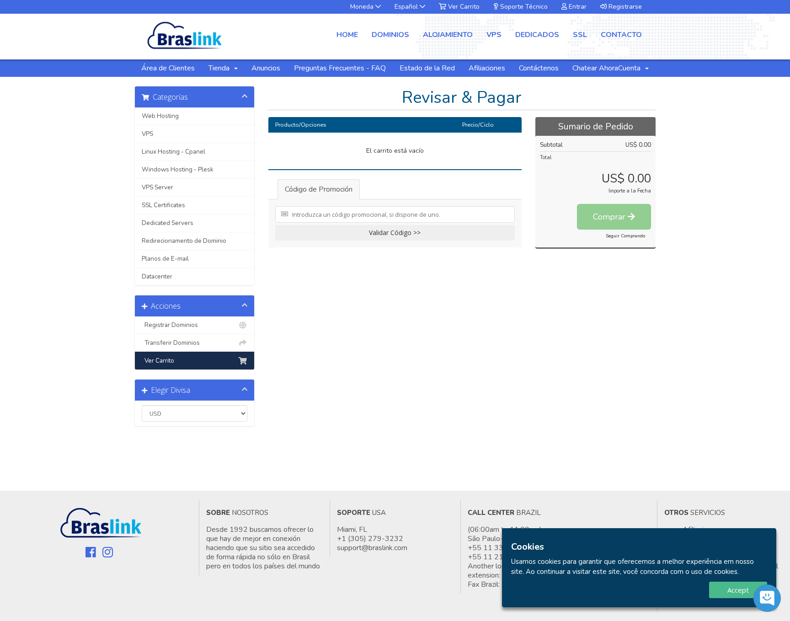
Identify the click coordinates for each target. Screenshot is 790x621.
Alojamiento (448, 35)
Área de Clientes (168, 68)
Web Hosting (160, 116)
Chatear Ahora (595, 68)
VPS (494, 35)
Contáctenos (539, 68)
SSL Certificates (163, 205)
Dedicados (537, 35)
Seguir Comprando (625, 236)
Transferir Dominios (171, 342)
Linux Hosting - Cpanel (173, 151)
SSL (580, 35)
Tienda (220, 68)
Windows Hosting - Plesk (178, 169)
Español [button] (407, 6)
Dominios (390, 35)
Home (347, 35)
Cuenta (631, 68)
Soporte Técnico (523, 6)
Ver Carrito (463, 6)
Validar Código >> (395, 232)
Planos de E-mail (165, 258)
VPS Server (157, 187)
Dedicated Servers (167, 223)
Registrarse (624, 6)
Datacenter (157, 276)
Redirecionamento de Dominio (184, 240)
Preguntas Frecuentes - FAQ (340, 68)
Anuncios (265, 68)
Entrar (577, 6)
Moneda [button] (362, 6)
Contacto (621, 35)
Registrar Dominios (170, 325)
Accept (738, 589)
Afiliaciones (487, 68)
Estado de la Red (427, 68)
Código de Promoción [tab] (318, 189)
